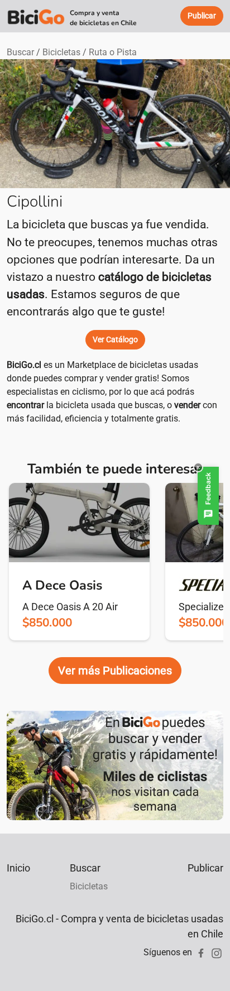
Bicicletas (61, 52)
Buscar (20, 52)
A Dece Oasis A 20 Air (70, 606)
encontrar (25, 405)
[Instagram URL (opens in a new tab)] (216, 952)
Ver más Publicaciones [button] (115, 670)
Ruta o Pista (113, 52)
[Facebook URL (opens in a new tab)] (201, 952)
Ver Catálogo (115, 339)
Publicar (205, 868)
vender (187, 405)
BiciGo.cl (24, 365)
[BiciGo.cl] (36, 16)
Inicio (18, 868)
